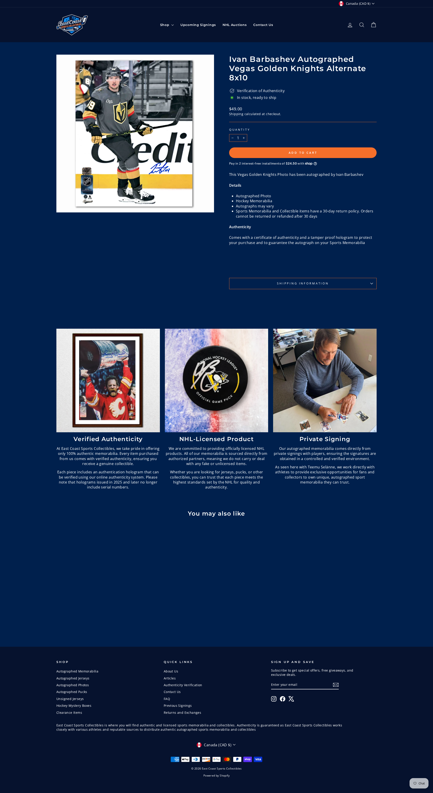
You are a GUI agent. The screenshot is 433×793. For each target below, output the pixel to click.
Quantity (239, 130)
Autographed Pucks (71, 692)
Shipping (236, 114)
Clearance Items (69, 712)
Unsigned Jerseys (70, 699)
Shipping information (303, 283)
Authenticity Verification (183, 685)
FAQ (167, 699)
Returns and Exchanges (182, 712)
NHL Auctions (234, 25)
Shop (165, 25)
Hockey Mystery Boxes (73, 705)
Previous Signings (178, 705)
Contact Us (263, 25)
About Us (171, 671)
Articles (170, 678)
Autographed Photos (72, 685)
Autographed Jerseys (73, 678)
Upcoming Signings (198, 25)
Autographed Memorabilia (77, 671)
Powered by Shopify (216, 775)
